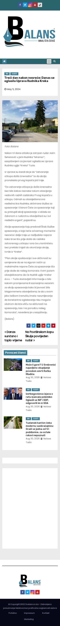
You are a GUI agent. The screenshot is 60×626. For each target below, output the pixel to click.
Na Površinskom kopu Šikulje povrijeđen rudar (39, 336)
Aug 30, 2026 (33, 377)
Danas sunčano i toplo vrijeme (13, 336)
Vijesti (14, 74)
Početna (13, 613)
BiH (7, 74)
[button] (54, 61)
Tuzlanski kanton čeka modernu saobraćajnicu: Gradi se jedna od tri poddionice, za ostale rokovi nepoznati (40, 429)
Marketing (29, 619)
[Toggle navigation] (49, 61)
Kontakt (45, 613)
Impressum (29, 613)
